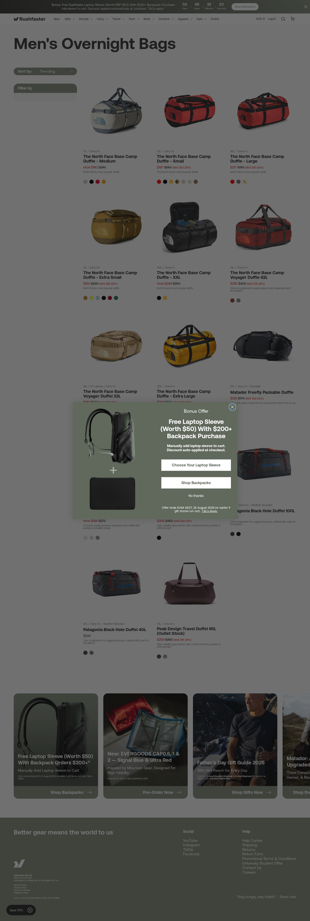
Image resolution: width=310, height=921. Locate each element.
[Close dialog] (232, 407)
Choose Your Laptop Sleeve (196, 465)
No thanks (196, 496)
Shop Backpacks (196, 483)
